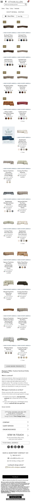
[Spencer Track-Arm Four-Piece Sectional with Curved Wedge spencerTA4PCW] (8, 162)
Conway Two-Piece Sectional (22, 171)
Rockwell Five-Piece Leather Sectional (22, 61)
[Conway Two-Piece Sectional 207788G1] (22, 162)
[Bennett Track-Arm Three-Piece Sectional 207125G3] (8, 283)
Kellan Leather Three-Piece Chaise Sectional (8, 113)
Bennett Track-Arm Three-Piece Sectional (8, 293)
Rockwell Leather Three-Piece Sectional (8, 87)
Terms (13, 491)
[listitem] (8, 139)
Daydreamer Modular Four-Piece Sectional (22, 141)
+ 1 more (22, 152)
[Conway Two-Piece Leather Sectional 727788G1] (22, 283)
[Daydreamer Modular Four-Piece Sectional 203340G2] (22, 131)
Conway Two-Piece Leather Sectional (22, 292)
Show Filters (11, 16)
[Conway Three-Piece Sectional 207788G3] (8, 222)
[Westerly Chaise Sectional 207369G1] (8, 339)
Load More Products (15, 366)
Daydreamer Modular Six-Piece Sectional (8, 203)
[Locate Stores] (6, 2)
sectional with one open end (17, 403)
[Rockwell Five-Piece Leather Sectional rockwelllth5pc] (22, 51)
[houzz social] (18, 447)
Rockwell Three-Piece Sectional (8, 35)
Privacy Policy (5, 491)
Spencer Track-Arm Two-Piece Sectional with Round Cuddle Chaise (8, 265)
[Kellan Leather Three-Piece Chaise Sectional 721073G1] (8, 103)
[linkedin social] (22, 447)
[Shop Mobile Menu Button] (1, 1)
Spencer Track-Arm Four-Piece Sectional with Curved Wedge (8, 173)
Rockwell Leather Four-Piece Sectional (22, 87)
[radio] (5, 40)
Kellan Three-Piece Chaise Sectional (22, 262)
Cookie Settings (15, 495)
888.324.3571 (17, 455)
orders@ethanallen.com (17, 458)
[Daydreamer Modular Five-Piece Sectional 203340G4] (22, 222)
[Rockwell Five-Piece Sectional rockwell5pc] (22, 26)
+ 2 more (22, 121)
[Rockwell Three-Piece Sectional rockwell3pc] (8, 26)
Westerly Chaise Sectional (8, 348)
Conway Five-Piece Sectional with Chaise (22, 349)
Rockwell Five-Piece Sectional (22, 35)
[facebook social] (12, 447)
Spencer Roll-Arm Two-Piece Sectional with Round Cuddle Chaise (22, 204)
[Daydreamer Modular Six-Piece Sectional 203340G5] (8, 193)
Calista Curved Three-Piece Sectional (22, 113)
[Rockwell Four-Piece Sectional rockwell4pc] (8, 51)
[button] (28, 2)
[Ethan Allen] (15, 1)
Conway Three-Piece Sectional (8, 231)
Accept (15, 497)
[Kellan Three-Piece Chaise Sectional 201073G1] (22, 253)
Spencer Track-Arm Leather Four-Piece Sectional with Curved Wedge (8, 320)
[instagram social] (8, 447)
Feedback (15, 477)
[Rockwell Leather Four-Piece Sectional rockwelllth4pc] (22, 77)
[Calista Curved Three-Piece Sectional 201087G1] (22, 103)
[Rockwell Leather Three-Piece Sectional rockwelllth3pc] (8, 77)
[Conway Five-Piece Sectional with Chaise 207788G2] (22, 339)
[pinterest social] (15, 447)
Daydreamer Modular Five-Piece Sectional (22, 232)
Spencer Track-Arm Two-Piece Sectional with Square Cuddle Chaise (22, 321)
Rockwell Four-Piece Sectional (8, 60)
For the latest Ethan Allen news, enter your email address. (15, 438)
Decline (15, 499)
